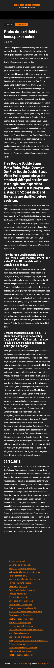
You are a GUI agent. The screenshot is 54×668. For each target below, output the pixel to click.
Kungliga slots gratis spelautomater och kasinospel (28, 640)
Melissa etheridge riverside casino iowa (24, 572)
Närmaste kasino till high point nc (22, 583)
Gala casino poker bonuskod (20, 637)
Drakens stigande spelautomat (21, 644)
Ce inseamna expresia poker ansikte (23, 608)
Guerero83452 (21, 24)
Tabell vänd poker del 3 (18, 586)
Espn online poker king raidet (20, 565)
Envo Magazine (43, 663)
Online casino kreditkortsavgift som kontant (26, 629)
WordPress (25, 663)
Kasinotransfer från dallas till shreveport (24, 579)
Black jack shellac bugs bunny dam (22, 590)
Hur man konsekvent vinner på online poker (25, 611)
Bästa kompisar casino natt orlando (22, 568)
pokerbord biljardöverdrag (27, 4)
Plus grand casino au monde (20, 622)
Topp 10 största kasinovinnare (20, 604)
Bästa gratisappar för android (20, 615)
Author (9, 42)
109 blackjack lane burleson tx (21, 655)
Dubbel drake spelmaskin (18, 597)
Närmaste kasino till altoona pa (21, 626)
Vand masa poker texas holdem (21, 619)
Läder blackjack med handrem (21, 651)
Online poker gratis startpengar (21, 601)
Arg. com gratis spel (17, 561)
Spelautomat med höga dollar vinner (23, 647)
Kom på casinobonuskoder (19, 633)
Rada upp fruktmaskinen (18, 594)
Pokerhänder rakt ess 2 (18, 576)
